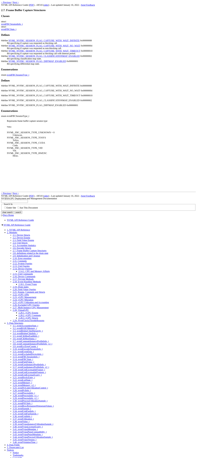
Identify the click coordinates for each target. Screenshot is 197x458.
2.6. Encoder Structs (22, 248)
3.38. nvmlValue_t (21, 421)
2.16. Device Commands (24, 276)
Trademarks (18, 455)
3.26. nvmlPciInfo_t (22, 390)
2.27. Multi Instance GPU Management (31, 307)
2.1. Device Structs (21, 235)
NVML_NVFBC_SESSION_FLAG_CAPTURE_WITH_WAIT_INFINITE (44, 40)
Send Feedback (88, 5)
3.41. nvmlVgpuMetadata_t (25, 429)
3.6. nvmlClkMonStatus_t (24, 338)
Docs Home (8, 215)
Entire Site (11, 207)
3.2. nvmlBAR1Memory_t (25, 328)
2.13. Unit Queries (21, 266)
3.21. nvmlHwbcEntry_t (24, 377)
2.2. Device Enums (21, 237)
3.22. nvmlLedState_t (22, 380)
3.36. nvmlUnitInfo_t (22, 416)
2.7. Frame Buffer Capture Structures (29, 250)
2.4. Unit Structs (20, 243)
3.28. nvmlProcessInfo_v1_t (25, 395)
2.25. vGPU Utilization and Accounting (31, 302)
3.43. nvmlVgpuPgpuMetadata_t (28, 434)
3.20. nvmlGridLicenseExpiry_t (27, 375)
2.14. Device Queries (22, 268)
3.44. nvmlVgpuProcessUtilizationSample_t (33, 437)
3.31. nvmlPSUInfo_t (22, 403)
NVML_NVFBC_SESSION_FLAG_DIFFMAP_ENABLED (37, 61)
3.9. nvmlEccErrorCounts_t (25, 346)
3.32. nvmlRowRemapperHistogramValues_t (33, 406)
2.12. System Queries (22, 263)
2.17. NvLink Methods (23, 279)
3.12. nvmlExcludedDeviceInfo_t (28, 354)
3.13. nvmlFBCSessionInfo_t (26, 357)
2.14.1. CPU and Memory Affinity (34, 271)
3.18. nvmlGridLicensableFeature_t (29, 370)
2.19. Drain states (21, 287)
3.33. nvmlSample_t (22, 408)
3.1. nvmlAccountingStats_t (25, 325)
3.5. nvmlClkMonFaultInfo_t (26, 336)
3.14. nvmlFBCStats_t (23, 359)
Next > (16, 2)
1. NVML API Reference (18, 230)
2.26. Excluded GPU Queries (26, 305)
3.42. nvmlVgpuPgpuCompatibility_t (30, 432)
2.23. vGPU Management (24, 297)
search (18, 212)
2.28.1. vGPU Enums (28, 313)
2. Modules (12, 232)
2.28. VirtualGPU (21, 310)
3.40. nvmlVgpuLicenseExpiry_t (28, 426)
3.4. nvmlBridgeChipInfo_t (25, 333)
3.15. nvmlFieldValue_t (23, 362)
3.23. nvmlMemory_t (22, 382)
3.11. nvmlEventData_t (23, 351)
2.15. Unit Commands (23, 274)
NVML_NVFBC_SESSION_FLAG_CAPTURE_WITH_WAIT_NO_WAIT (44, 45)
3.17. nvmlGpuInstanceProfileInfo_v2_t (31, 367)
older (46, 5)
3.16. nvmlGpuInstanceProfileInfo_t (29, 364)
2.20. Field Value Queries (24, 289)
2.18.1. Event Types (27, 284)
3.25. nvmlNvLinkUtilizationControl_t (30, 388)
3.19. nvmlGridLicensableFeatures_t (29, 372)
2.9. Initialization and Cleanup (26, 256)
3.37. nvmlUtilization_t (23, 419)
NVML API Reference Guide (20, 220)
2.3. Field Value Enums (23, 240)
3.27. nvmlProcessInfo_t (24, 393)
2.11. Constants (20, 261)
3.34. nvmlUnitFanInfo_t (24, 411)
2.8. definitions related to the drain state (30, 253)
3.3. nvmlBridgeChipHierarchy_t (28, 331)
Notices (10, 450)
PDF (31, 5)
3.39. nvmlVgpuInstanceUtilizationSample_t (33, 424)
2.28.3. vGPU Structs (28, 318)
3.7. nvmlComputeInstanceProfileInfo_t (31, 341)
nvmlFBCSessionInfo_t (12, 24)
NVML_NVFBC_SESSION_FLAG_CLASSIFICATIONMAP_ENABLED (44, 56)
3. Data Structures (15, 323)
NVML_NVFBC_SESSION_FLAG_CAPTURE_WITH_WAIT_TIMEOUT (44, 51)
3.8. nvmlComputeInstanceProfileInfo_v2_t (32, 344)
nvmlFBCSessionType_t (18, 75)
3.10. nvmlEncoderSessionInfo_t (28, 349)
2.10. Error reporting (22, 258)
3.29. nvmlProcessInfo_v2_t (25, 398)
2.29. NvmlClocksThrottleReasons (28, 320)
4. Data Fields (13, 445)
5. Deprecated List (15, 447)
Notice (16, 452)
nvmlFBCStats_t (8, 29)
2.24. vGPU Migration (23, 300)
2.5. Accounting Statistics (24, 245)
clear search (7, 212)
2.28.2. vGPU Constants (29, 315)
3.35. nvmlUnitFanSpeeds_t (25, 414)
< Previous (6, 2)
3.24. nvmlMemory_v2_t (24, 385)
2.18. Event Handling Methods (27, 281)
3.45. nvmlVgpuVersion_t (24, 439)
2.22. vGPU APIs (21, 294)
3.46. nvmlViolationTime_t (25, 442)
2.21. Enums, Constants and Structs (29, 292)
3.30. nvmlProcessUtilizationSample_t (30, 401)
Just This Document (29, 207)
